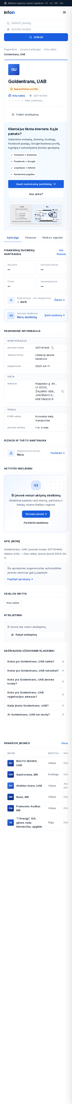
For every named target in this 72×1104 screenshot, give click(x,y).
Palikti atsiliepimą (27, 114)
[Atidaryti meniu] (64, 12)
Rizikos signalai (52, 237)
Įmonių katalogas (30, 49)
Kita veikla (50, 49)
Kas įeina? (36, 194)
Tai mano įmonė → (36, 514)
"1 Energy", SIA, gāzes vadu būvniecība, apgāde (29, 822)
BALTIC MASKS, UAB (26, 763)
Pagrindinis (10, 49)
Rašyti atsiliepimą (26, 634)
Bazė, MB (22, 797)
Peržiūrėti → (58, 453)
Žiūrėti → (59, 300)
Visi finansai (61, 252)
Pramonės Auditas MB (28, 808)
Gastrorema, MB (27, 774)
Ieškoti (38, 37)
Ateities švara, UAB (29, 785)
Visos (64, 743)
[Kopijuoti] (52, 348)
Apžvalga (13, 237)
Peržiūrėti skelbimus (36, 522)
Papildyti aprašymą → (20, 579)
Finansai (30, 237)
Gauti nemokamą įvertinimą (34, 184)
